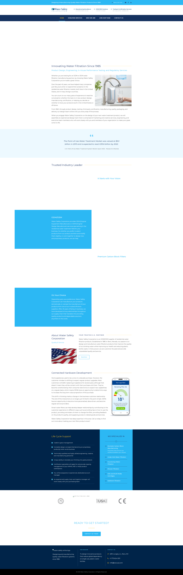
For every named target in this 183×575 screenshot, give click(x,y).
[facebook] (128, 2)
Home (62, 18)
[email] (125, 2)
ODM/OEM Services (75, 18)
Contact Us (118, 18)
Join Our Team (104, 18)
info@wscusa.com (116, 563)
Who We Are (90, 18)
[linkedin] (131, 2)
